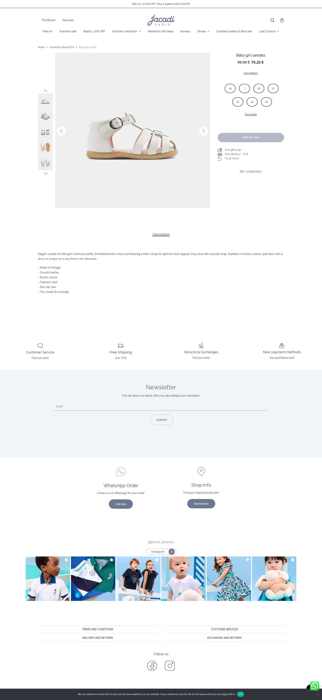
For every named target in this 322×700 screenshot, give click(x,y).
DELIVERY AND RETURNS (97, 637)
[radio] (230, 88)
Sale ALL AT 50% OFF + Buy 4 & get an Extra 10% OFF (161, 3)
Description (161, 234)
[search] (272, 20)
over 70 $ (121, 358)
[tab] (161, 234)
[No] (317, 694)
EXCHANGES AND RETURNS (224, 637)
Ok (240, 694)
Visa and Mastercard (281, 357)
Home (41, 47)
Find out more (40, 358)
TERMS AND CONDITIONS (97, 629)
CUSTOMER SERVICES (224, 629)
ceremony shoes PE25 (62, 47)
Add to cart (251, 137)
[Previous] (61, 131)
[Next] (203, 131)
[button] (48, 578)
